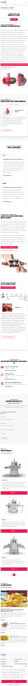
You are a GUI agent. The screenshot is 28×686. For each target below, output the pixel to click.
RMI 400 (4, 557)
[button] (26, 666)
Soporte (16, 661)
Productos (3, 659)
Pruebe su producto (7, 67)
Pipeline (4, 519)
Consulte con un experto (8, 250)
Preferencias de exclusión (14, 684)
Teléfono (3, 433)
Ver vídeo (14, 19)
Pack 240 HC (5, 480)
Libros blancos (5, 591)
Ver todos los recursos (6, 587)
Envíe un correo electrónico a (7, 429)
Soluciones (3, 661)
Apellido (3, 423)
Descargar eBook (7, 130)
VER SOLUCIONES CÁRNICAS (8, 337)
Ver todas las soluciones (8, 287)
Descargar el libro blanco (8, 247)
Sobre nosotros (18, 659)
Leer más (13, 492)
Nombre (3, 417)
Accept (14, 681)
